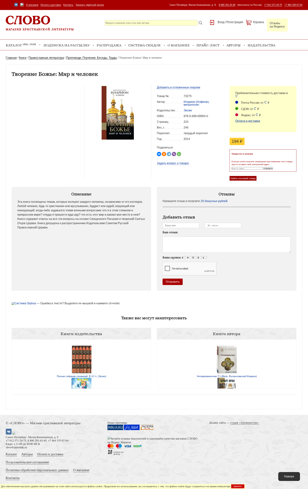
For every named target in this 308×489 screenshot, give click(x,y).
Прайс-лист (208, 45)
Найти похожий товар (243, 178)
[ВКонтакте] (159, 154)
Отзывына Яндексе (277, 25)
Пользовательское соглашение (27, 462)
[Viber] (174, 154)
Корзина (258, 22)
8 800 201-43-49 (227, 5)
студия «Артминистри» (244, 422)
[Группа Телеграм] (22, 5)
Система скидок (144, 45)
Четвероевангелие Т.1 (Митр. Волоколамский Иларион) (227, 376)
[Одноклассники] (164, 154)
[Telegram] (169, 154)
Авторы (233, 45)
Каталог (11, 454)
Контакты (68, 5)
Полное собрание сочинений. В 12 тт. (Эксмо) (81, 376)
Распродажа (109, 45)
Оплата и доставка (50, 5)
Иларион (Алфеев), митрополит (196, 103)
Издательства (261, 45)
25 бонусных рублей (214, 201)
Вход (221, 22)
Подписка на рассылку (66, 45)
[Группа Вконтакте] (16, 5)
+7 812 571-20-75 (273, 5)
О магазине (32, 5)
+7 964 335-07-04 (293, 5)
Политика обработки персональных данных (37, 470)
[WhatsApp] (179, 154)
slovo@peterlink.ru (16, 447)
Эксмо (188, 110)
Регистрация (234, 22)
